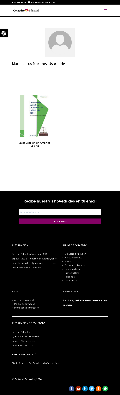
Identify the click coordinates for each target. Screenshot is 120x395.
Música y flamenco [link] (73, 257)
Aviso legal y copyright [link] (24, 300)
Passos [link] (68, 261)
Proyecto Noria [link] (72, 272)
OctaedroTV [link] (71, 280)
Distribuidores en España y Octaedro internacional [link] (36, 363)
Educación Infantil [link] (73, 269)
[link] (4, 33)
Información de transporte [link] (27, 307)
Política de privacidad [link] (24, 303)
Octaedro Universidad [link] (75, 265)
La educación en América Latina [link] (34, 144)
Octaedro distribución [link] (75, 253)
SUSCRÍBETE (60, 221)
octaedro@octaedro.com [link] (24, 341)
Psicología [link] (70, 276)
